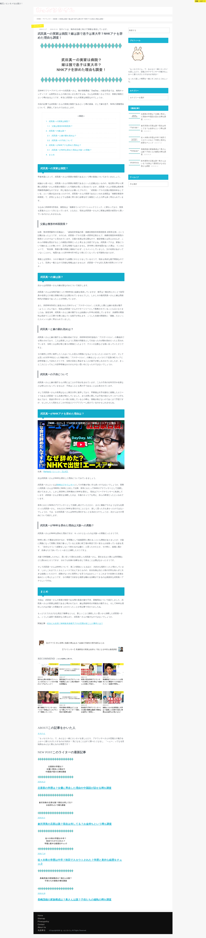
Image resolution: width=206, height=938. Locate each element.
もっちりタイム (66, 930)
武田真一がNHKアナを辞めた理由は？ (63, 145)
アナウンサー (44, 635)
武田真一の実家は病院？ (58, 121)
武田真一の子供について (60, 140)
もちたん (41, 733)
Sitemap (157, 10)
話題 (148, 10)
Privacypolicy (43, 921)
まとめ (50, 154)
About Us (138, 10)
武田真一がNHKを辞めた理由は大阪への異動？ (69, 149)
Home (40, 915)
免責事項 (41, 930)
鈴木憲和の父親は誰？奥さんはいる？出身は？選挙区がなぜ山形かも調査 (153, 163)
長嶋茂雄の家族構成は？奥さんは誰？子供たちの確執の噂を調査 (153, 151)
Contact (167, 10)
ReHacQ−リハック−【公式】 (56, 471)
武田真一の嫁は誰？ (56, 130)
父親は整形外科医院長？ (60, 126)
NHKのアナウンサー (65, 484)
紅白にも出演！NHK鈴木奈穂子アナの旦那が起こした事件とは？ (75, 623)
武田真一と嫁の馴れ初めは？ (62, 135)
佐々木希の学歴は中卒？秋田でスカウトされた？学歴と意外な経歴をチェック (153, 140)
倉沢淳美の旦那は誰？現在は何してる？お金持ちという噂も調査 (153, 128)
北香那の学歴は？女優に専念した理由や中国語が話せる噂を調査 (153, 116)
